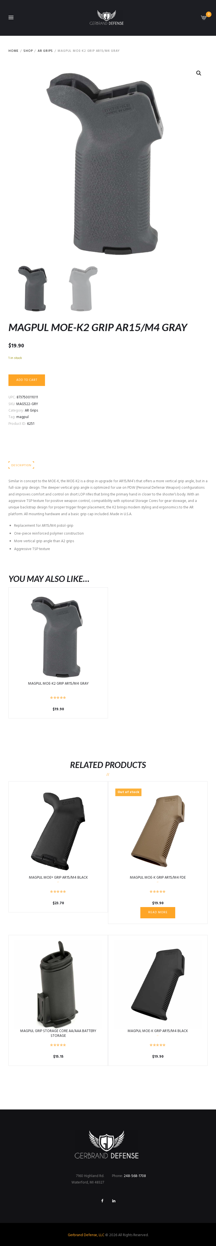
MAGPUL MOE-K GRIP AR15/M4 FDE (158, 878)
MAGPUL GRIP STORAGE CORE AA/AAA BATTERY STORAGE (58, 1033)
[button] (199, 73)
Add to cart (26, 380)
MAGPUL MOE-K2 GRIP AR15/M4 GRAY (58, 684)
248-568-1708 (135, 1176)
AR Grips (45, 51)
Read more (158, 912)
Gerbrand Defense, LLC (86, 1235)
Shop (28, 51)
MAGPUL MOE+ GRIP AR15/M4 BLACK (58, 878)
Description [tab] (21, 465)
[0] (204, 19)
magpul (22, 417)
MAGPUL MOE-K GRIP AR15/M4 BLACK (158, 1031)
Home (13, 51)
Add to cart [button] (58, 636)
